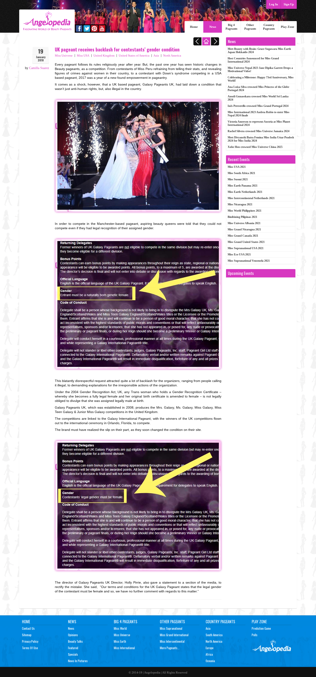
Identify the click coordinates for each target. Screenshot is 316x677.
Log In (273, 4)
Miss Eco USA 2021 (239, 254)
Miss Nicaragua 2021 (240, 204)
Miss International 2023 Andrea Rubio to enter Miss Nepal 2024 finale (258, 114)
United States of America (134, 55)
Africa (209, 654)
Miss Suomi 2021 (238, 179)
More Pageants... (170, 647)
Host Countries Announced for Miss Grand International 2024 (253, 60)
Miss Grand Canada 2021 (243, 235)
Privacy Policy (30, 641)
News (212, 27)
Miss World (120, 628)
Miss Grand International (174, 635)
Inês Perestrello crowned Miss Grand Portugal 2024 (258, 106)
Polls (254, 635)
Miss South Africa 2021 (241, 173)
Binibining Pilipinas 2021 (242, 217)
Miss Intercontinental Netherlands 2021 (251, 198)
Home (194, 27)
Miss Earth (120, 641)
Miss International (124, 647)
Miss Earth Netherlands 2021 (245, 192)
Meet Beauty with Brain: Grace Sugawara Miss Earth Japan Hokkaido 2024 (259, 50)
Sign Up (289, 4)
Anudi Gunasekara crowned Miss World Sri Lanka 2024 (258, 98)
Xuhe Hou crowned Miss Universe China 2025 (255, 147)
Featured (73, 647)
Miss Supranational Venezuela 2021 (249, 260)
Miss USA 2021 (237, 166)
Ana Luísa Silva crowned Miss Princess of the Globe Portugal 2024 (258, 88)
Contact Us (28, 628)
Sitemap (26, 635)
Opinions (73, 635)
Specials (73, 654)
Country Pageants (269, 26)
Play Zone (287, 27)
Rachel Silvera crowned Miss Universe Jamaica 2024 (258, 131)
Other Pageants (250, 26)
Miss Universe (64, 55)
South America (214, 635)
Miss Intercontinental (172, 641)
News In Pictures (78, 660)
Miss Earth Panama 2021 (242, 185)
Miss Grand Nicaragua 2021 (244, 229)
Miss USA (83, 55)
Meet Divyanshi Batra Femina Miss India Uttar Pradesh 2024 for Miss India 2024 (261, 139)
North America (172, 55)
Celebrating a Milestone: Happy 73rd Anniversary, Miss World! (261, 79)
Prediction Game (261, 628)
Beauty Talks (75, 641)
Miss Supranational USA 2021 (245, 248)
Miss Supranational (171, 628)
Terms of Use (30, 647)
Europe (210, 647)
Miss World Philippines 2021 (244, 210)
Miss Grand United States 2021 (246, 242)
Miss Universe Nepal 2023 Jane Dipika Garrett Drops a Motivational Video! (260, 69)
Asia (156, 55)
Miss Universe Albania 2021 (244, 223)
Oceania (210, 660)
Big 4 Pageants (231, 26)
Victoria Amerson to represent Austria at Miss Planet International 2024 (259, 123)
